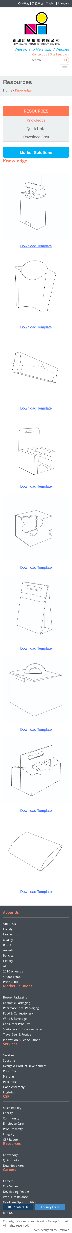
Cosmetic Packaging (16, 1003)
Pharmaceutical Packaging (21, 1008)
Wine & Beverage (15, 1019)
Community (11, 1118)
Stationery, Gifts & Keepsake (22, 1029)
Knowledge (36, 120)
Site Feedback (59, 54)
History (8, 961)
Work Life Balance (15, 1197)
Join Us (8, 1213)
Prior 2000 (10, 982)
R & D (7, 945)
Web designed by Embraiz (51, 1230)
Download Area (36, 136)
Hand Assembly (14, 1087)
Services (8, 1055)
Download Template (36, 245)
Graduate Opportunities (19, 1202)
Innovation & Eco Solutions (21, 1040)
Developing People (16, 1192)
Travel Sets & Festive (17, 1034)
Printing (8, 1076)
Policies (8, 955)
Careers (8, 1181)
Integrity (8, 1134)
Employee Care (13, 1123)
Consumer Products (16, 1024)
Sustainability (12, 1108)
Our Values (10, 1186)
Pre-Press (9, 1071)
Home (7, 90)
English (50, 3)
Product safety (13, 1129)
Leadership (10, 934)
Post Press (10, 1082)
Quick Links (36, 128)
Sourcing (9, 1060)
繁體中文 (38, 3)
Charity (8, 1113)
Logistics (9, 1092)
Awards (8, 950)
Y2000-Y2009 (12, 977)
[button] (18, 1207)
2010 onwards (13, 971)
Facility (8, 929)
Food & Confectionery (18, 1013)
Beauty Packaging (15, 997)
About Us (9, 924)
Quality (8, 940)
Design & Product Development (24, 1066)
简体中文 (23, 3)
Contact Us (39, 54)
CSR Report (10, 1139)
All (5, 966)
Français (63, 3)
